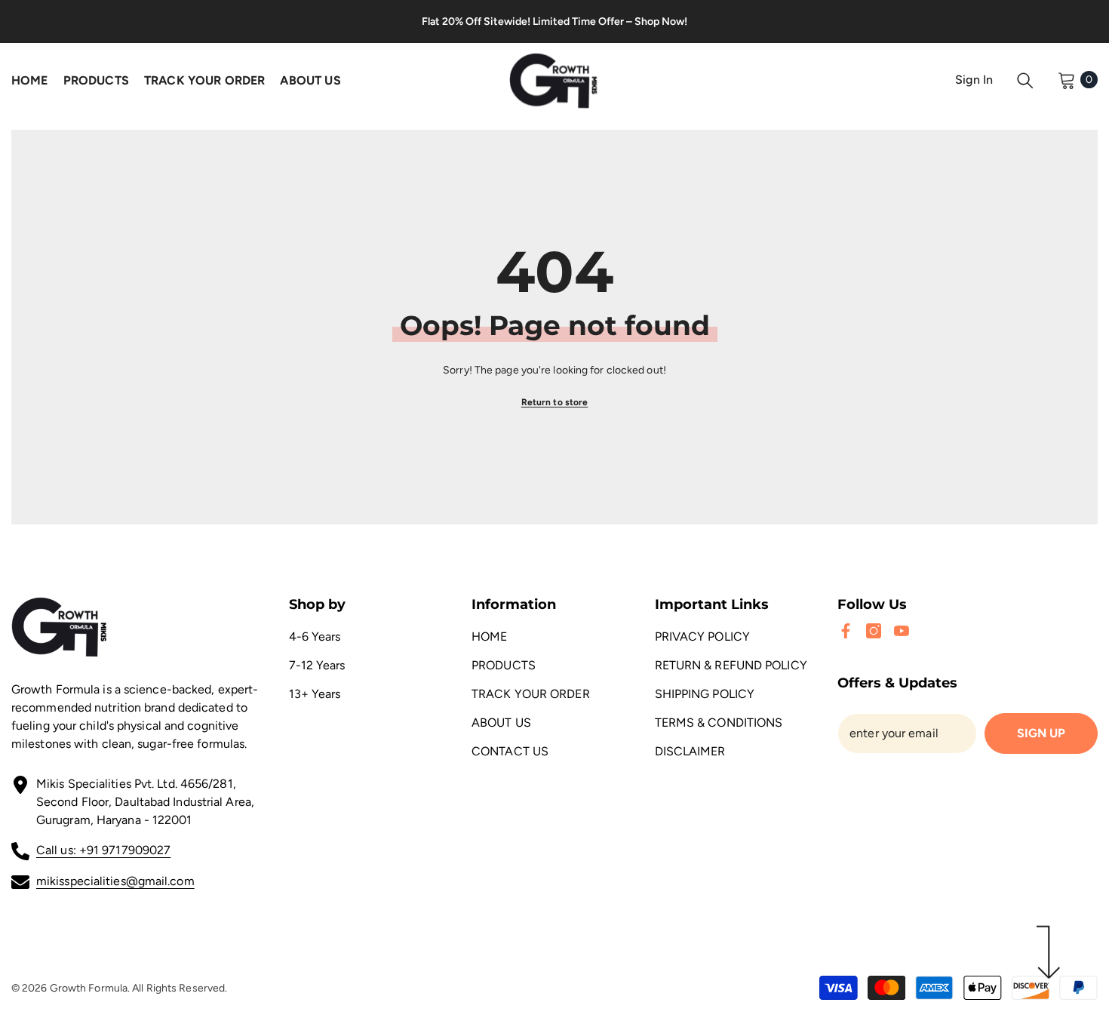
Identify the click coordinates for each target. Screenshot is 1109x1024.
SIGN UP (1041, 733)
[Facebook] (845, 631)
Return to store (554, 402)
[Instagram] (873, 631)
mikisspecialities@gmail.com (115, 881)
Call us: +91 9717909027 (103, 850)
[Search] (1025, 80)
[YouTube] (901, 631)
